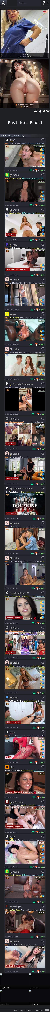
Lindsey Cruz (28, 596)
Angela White (15, 178)
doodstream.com (32, 178)
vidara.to (29, 213)
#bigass (31, 144)
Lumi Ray (36, 248)
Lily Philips (38, 666)
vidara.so (41, 771)
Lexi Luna (40, 492)
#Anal (38, 805)
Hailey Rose (14, 910)
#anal (23, 144)
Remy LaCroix (27, 492)
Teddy (11, 666)
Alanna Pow (40, 213)
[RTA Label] (47, 1010)
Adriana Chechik (12, 596)
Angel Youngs (15, 875)
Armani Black (30, 701)
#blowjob (40, 144)
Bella (11, 840)
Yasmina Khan (15, 213)
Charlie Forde (28, 805)
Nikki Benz (14, 318)
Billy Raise (27, 771)
